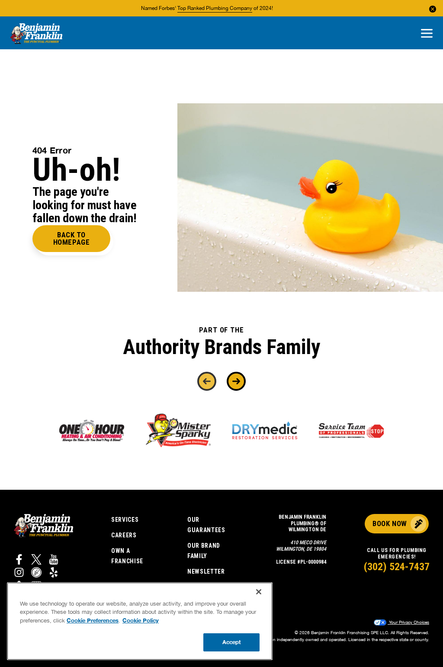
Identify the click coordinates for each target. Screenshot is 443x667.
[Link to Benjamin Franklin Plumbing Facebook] (19, 560)
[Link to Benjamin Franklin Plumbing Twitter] (36, 560)
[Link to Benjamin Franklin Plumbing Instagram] (19, 573)
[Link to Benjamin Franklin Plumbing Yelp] (53, 573)
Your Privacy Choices (408, 622)
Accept (231, 641)
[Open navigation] (427, 34)
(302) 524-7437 (397, 567)
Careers (124, 535)
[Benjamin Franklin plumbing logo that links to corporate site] (36, 34)
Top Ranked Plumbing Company (214, 8)
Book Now (389, 523)
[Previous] (206, 381)
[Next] (236, 381)
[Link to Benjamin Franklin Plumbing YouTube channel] (53, 560)
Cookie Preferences (93, 620)
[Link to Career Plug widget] (36, 573)
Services (125, 519)
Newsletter (206, 571)
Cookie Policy (140, 620)
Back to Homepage (71, 238)
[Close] (258, 591)
